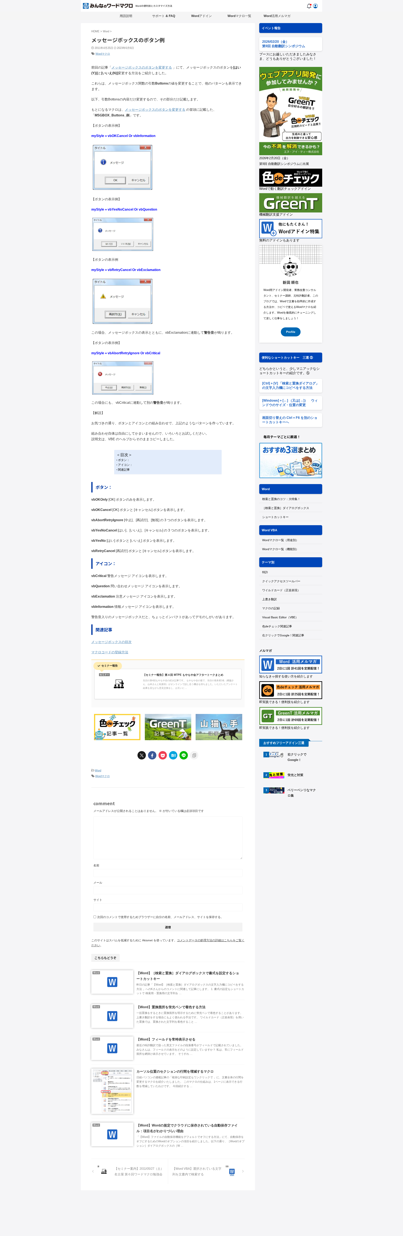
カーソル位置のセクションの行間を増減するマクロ (175, 1071)
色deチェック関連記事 (277, 626)
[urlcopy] (194, 755)
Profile (290, 331)
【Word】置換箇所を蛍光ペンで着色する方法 (170, 1007)
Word (98, 770)
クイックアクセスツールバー (281, 581)
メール (97, 882)
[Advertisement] (294, 837)
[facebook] (152, 755)
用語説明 (126, 16)
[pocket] (162, 755)
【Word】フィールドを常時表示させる (165, 1039)
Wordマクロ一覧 (239, 16)
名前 (96, 865)
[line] (183, 755)
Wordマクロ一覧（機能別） (280, 549)
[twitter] (141, 755)
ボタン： (124, 460)
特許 (265, 572)
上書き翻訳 (269, 599)
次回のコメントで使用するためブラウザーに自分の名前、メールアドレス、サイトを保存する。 (160, 917)
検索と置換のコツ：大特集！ (281, 499)
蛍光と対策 (295, 775)
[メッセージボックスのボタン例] (173, 755)
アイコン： (125, 464)
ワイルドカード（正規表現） (281, 590)
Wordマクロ (103, 53)
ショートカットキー (275, 517)
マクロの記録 (271, 608)
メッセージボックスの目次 (111, 642)
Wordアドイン (201, 16)
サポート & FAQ (163, 16)
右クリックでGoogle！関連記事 (283, 635)
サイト (97, 899)
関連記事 (124, 469)
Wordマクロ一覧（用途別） (280, 540)
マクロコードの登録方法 (109, 652)
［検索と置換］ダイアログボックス (285, 508)
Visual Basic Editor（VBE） (280, 617)
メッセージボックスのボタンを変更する (141, 67)
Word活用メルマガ (277, 16)
